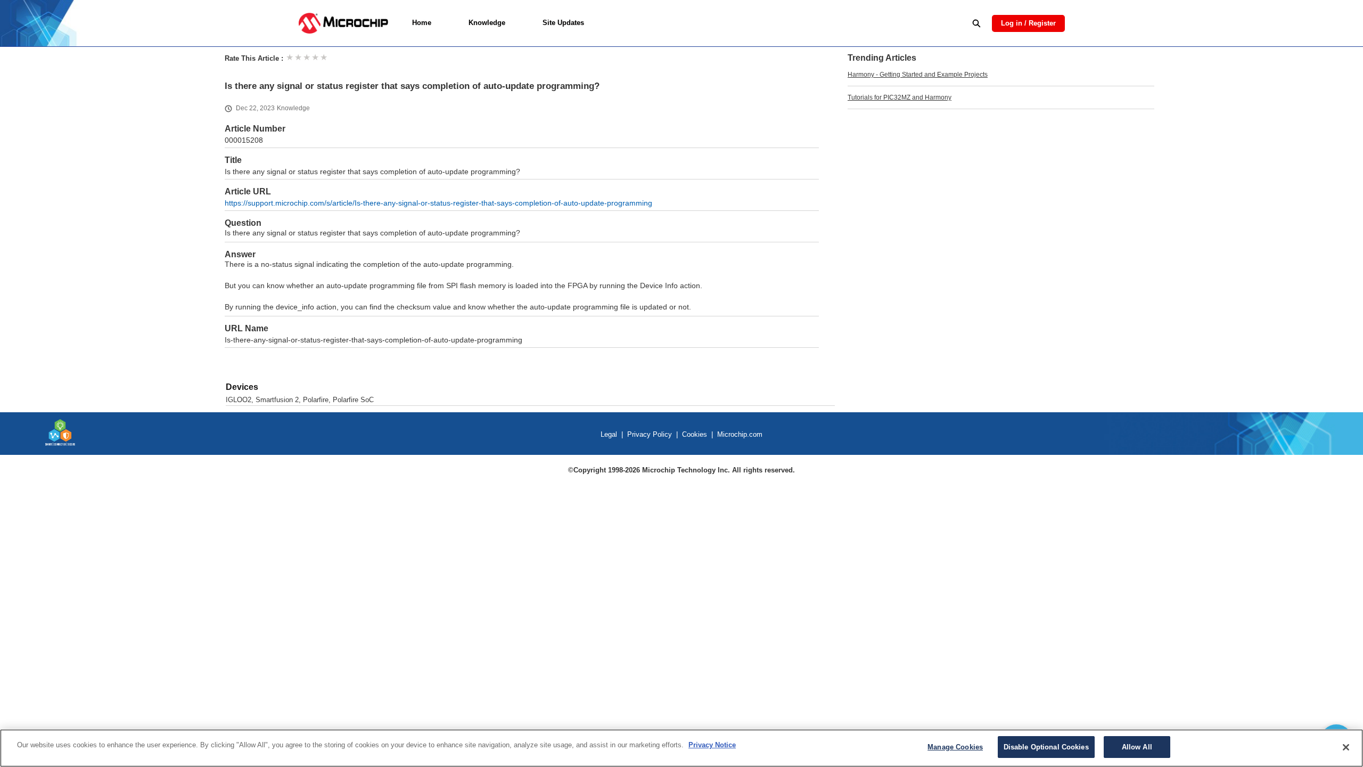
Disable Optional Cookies (1046, 747)
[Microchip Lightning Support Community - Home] (343, 23)
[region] (681, 748)
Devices (242, 386)
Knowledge (487, 23)
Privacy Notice (712, 745)
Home (421, 23)
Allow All (1137, 747)
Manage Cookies (955, 747)
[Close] (1346, 747)
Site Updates (563, 23)
